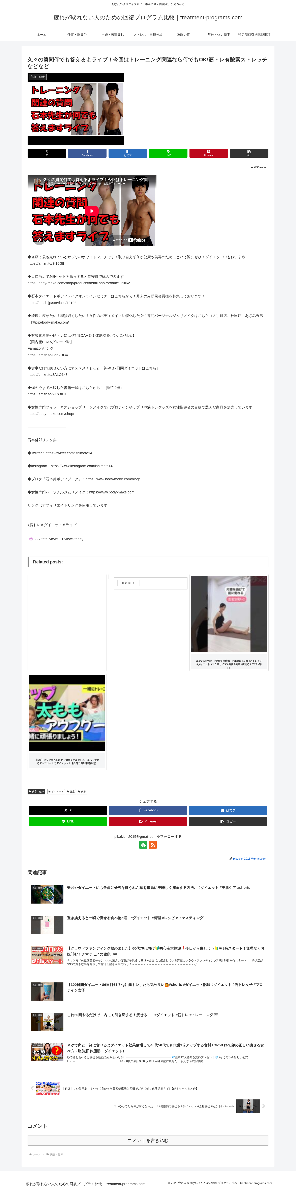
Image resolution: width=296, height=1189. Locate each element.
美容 (83, 791)
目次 (124, 582)
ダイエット (58, 791)
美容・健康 (38, 791)
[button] (249, 153)
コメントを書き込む (148, 1140)
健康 (72, 791)
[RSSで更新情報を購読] (153, 845)
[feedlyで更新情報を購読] (143, 845)
